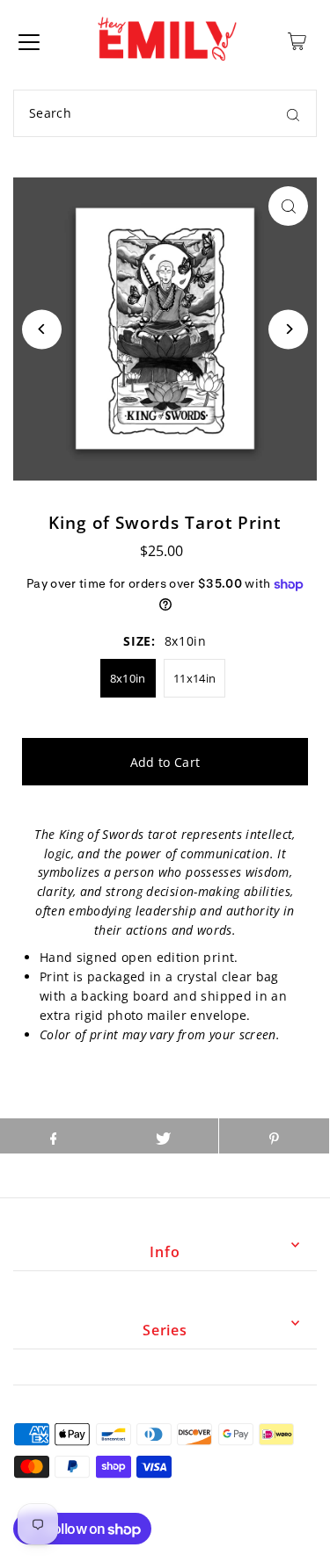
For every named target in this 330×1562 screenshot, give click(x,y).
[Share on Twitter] (163, 1135)
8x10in (128, 678)
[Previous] (42, 329)
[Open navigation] (29, 41)
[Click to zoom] (288, 206)
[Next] (288, 329)
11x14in (194, 678)
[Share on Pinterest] (274, 1135)
